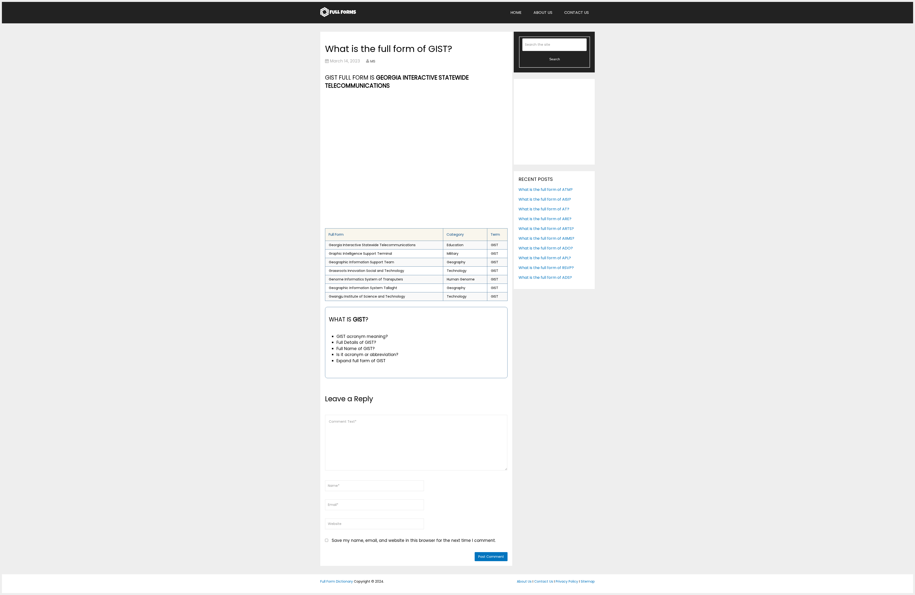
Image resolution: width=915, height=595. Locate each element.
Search (554, 59)
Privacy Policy (567, 581)
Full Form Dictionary (336, 581)
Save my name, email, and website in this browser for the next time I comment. (414, 540)
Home (516, 12)
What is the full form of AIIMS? (546, 238)
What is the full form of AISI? (544, 199)
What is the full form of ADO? (545, 248)
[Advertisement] (416, 125)
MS (372, 61)
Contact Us (576, 12)
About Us (543, 12)
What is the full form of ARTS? (546, 228)
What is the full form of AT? (543, 209)
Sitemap (588, 581)
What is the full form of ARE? (544, 219)
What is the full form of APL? (544, 258)
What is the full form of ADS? (545, 277)
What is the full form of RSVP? (546, 267)
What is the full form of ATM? (545, 189)
